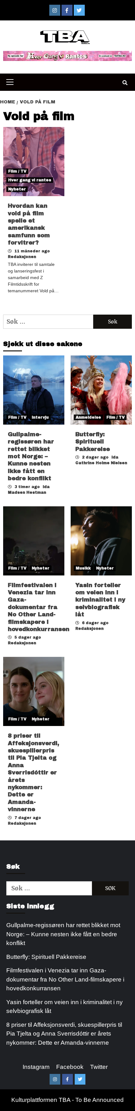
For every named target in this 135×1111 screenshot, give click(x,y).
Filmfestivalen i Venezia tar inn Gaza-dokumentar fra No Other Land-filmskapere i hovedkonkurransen (38, 607)
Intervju (40, 417)
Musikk (83, 568)
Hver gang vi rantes (29, 180)
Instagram (36, 1067)
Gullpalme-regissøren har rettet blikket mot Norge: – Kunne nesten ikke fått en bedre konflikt (31, 456)
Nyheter (17, 189)
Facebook (70, 1067)
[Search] (125, 83)
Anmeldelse (88, 417)
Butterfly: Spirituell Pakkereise (93, 441)
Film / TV (17, 171)
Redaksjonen (22, 257)
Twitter (99, 1067)
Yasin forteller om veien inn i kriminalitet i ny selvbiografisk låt (100, 600)
